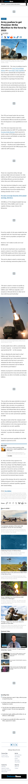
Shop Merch (17, 762)
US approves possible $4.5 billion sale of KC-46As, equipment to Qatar (13, 719)
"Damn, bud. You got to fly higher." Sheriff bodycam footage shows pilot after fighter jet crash (18, 668)
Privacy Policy (4, 755)
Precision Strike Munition (8, 132)
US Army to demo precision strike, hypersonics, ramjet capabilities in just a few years (16, 449)
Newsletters (17, 756)
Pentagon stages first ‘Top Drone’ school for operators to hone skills (12, 622)
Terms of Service (5, 756)
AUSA (4, 19)
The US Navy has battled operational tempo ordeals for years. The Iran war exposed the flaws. (13, 709)
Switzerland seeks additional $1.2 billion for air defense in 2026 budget (14, 714)
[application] (14, 640)
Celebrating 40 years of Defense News (11, 550)
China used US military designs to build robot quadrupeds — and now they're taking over (17, 654)
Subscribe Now (18, 755)
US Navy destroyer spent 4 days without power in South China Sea (14, 698)
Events (16, 758)
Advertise (3, 766)
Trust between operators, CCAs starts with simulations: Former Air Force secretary (12, 526)
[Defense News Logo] (8, 1)
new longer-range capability (17, 70)
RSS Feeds (17, 760)
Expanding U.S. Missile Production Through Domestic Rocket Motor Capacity (13, 649)
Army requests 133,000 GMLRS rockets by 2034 (18, 660)
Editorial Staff (4, 771)
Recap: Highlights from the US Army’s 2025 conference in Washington (12, 597)
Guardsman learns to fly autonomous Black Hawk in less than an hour (14, 573)
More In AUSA (5, 508)
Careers (16, 768)
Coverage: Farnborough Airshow (13, 4)
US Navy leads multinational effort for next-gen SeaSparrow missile (14, 703)
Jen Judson (5, 33)
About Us (17, 766)
